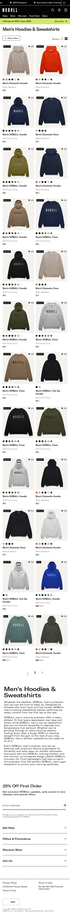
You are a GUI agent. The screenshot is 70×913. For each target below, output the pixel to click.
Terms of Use (9, 890)
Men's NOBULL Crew (47, 237)
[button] (64, 3)
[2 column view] (66, 39)
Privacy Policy (10, 883)
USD (15, 903)
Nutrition (34, 15)
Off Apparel (18, 3)
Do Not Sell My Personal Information (51, 887)
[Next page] (42, 672)
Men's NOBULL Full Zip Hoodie (48, 392)
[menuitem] (5, 16)
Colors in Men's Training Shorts (51, 3)
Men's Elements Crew (47, 134)
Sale (44, 15)
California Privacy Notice (15, 886)
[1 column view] (62, 39)
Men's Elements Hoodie (15, 83)
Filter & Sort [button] (13, 38)
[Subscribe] (64, 805)
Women (22, 15)
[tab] (3, 79)
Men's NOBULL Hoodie (15, 134)
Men (12, 15)
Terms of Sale (45, 883)
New (5, 15)
